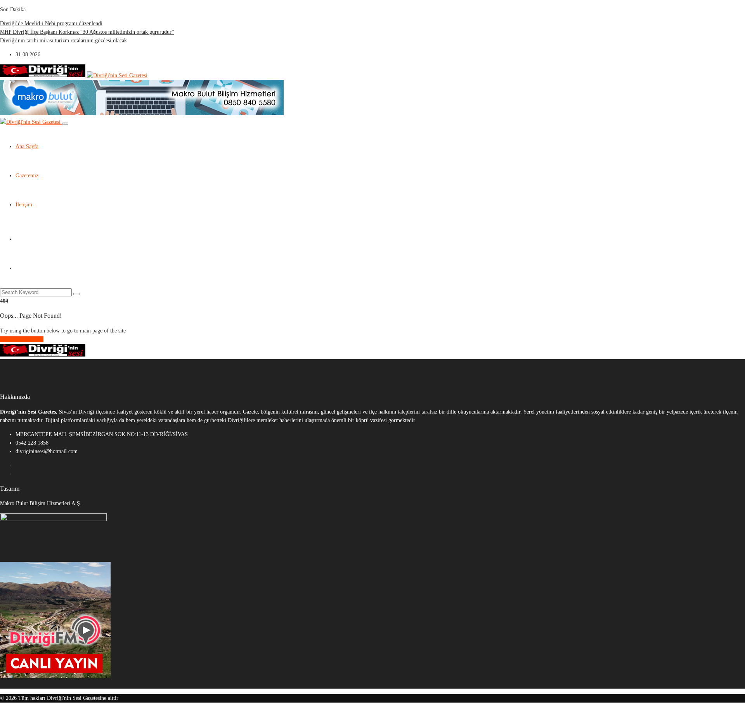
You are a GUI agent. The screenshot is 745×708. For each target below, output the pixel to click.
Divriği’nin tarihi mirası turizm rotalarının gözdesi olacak (63, 40)
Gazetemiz (27, 175)
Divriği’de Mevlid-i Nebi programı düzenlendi (51, 23)
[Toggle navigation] (65, 124)
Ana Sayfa (27, 146)
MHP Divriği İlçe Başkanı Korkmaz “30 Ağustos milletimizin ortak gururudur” (87, 32)
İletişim (24, 205)
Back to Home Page (21, 339)
